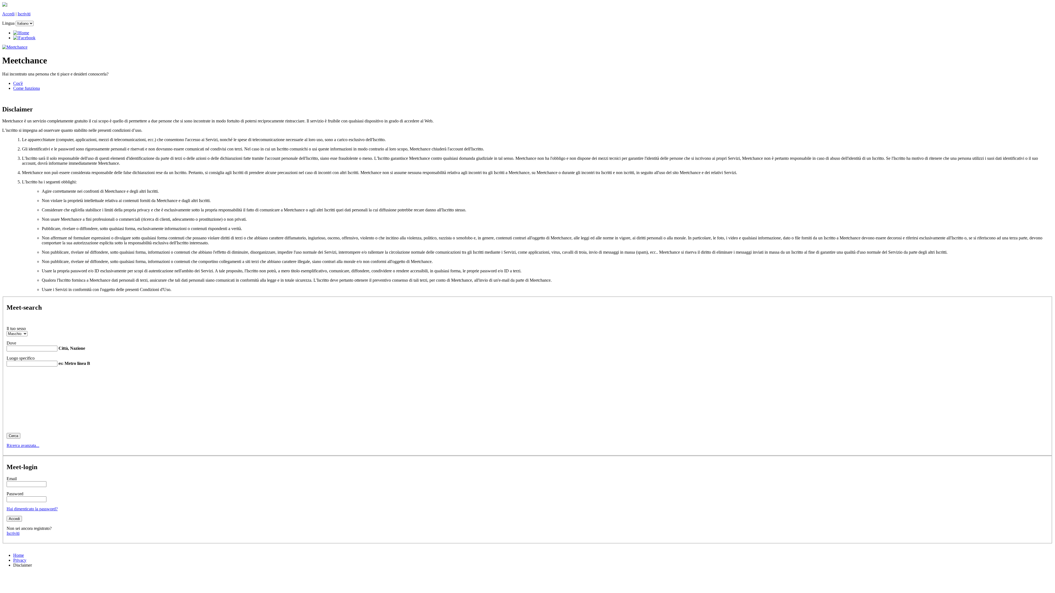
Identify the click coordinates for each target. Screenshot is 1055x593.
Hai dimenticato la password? (32, 509)
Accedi (8, 14)
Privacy (19, 560)
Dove (11, 343)
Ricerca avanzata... (23, 445)
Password (15, 493)
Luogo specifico (21, 358)
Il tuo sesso (16, 328)
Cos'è (18, 83)
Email (12, 478)
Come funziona (26, 88)
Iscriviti (24, 14)
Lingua (8, 23)
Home (18, 555)
